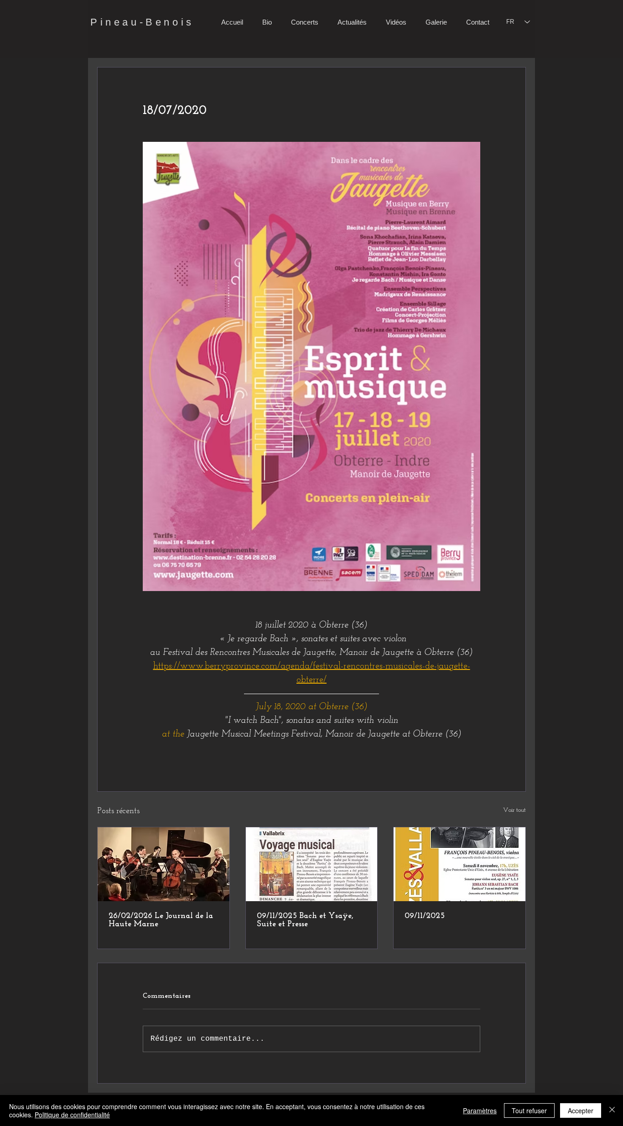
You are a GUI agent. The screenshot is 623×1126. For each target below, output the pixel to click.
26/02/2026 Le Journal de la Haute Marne (161, 920)
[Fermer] (612, 1110)
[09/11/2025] (459, 864)
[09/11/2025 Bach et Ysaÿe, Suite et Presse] (312, 864)
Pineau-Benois (142, 22)
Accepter (580, 1110)
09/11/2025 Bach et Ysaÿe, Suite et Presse (305, 920)
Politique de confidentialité (72, 1114)
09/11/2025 (425, 916)
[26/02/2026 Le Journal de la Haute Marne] (163, 864)
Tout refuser (529, 1110)
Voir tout (514, 810)
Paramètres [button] (480, 1110)
